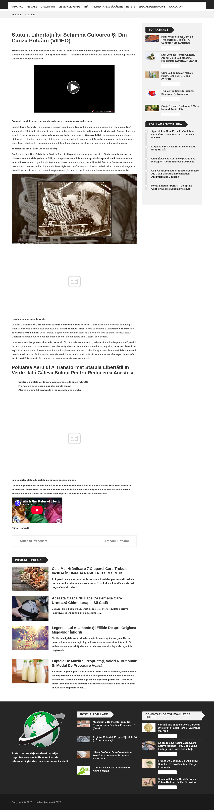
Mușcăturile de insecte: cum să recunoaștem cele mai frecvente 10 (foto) (114, 725)
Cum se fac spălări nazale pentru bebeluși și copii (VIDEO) (177, 75)
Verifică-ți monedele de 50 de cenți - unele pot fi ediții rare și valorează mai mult (179, 727)
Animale (32, 6)
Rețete (130, 6)
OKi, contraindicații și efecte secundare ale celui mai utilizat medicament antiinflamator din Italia (175, 173)
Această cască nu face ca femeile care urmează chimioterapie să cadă (87, 600)
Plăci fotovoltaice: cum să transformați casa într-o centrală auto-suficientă (177, 39)
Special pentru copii (152, 6)
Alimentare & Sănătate (108, 6)
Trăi (86, 6)
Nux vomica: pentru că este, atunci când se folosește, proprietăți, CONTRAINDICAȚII (179, 57)
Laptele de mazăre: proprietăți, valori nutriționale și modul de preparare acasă (94, 663)
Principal (17, 6)
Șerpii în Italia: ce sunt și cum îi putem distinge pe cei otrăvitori (177, 780)
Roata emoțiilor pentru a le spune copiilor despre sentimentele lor (171, 187)
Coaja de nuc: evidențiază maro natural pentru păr (180, 108)
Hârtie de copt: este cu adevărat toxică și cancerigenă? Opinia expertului (112, 755)
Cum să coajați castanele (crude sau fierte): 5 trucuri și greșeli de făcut (173, 160)
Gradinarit (48, 6)
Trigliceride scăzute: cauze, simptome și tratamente (177, 92)
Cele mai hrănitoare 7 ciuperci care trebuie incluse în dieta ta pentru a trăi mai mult (89, 571)
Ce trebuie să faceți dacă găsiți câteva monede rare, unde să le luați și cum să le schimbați (177, 745)
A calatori (176, 6)
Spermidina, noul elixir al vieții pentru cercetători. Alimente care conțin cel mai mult (173, 134)
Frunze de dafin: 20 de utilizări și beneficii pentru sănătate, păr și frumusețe (178, 763)
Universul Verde (69, 6)
